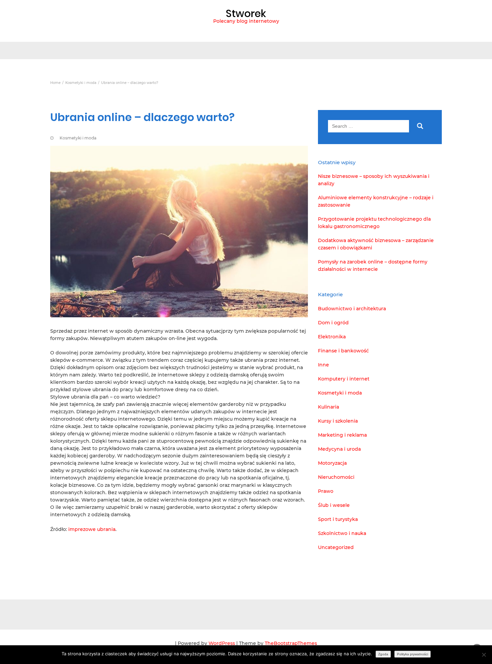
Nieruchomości (336, 477)
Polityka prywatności (412, 654)
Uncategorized (336, 547)
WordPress (222, 643)
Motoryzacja (332, 463)
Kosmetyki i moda (78, 137)
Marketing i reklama (342, 435)
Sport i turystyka (338, 519)
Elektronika (332, 337)
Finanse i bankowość (343, 351)
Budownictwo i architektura (352, 309)
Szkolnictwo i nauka (342, 533)
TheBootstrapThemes (291, 643)
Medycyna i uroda (339, 449)
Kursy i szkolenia (338, 421)
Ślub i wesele (334, 505)
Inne (323, 365)
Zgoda (383, 654)
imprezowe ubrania (91, 529)
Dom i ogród (333, 323)
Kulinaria (328, 407)
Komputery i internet (344, 379)
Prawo (325, 491)
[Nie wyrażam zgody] (483, 654)
